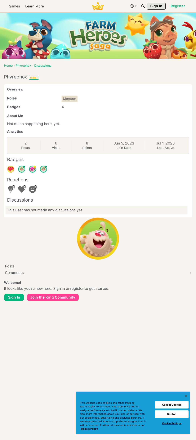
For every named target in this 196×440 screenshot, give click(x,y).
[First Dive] (43, 169)
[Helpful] (32, 169)
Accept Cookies (171, 404)
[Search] (143, 6)
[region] (133, 413)
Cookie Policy (89, 428)
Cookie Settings (171, 423)
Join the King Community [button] (52, 297)
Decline (171, 414)
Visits (56, 148)
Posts (25, 148)
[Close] (186, 396)
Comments (98, 272)
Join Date (124, 148)
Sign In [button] (14, 297)
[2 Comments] (21, 169)
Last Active (165, 148)
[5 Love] (10, 169)
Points (87, 148)
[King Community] (98, 6)
